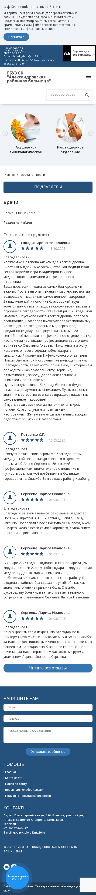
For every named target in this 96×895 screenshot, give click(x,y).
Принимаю (16, 37)
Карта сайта (13, 778)
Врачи (25, 175)
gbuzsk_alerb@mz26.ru (26, 56)
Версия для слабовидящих (83, 52)
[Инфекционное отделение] (70, 128)
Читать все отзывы (48, 668)
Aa (67, 53)
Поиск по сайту (16, 784)
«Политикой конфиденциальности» (28, 29)
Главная (9, 175)
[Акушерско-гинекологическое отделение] (26, 128)
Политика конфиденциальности (28, 795)
